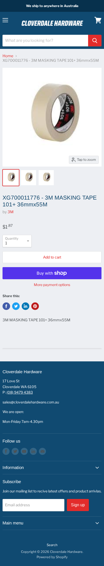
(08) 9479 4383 (20, 392)
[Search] (94, 40)
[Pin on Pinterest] (35, 306)
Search (52, 545)
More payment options (52, 285)
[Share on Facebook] (6, 306)
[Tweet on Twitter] (16, 306)
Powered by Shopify (52, 557)
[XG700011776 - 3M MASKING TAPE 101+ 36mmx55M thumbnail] (11, 178)
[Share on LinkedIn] (25, 306)
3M (11, 212)
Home (8, 56)
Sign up (78, 505)
